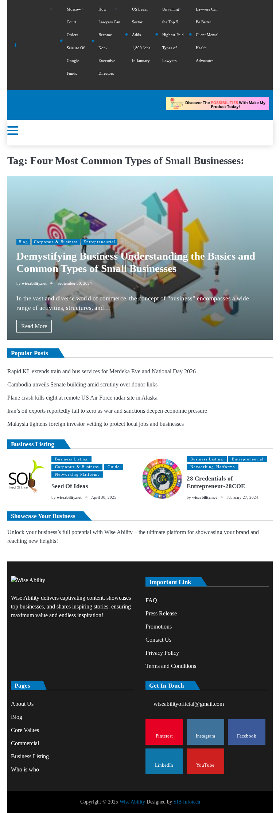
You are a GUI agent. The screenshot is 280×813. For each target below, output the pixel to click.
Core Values (25, 730)
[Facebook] (246, 45)
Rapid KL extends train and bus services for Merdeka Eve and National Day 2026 (101, 371)
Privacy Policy (162, 653)
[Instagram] (236, 45)
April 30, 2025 (103, 497)
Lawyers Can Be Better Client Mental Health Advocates (207, 35)
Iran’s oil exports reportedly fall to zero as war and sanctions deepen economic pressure (107, 411)
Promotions (158, 626)
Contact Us (158, 640)
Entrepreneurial (99, 242)
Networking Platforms (77, 474)
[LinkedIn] (255, 45)
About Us (22, 704)
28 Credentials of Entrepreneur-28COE (216, 482)
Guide (114, 466)
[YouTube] (265, 45)
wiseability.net (34, 283)
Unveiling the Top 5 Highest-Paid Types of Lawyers (173, 35)
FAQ (151, 600)
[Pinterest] (226, 45)
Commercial (25, 743)
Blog (23, 242)
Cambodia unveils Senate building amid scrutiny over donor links (82, 384)
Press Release (161, 613)
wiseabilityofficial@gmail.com (188, 704)
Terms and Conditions (170, 666)
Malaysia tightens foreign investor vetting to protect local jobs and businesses (95, 424)
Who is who (25, 769)
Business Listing (71, 459)
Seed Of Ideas (69, 486)
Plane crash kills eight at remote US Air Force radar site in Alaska (82, 397)
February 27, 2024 (242, 497)
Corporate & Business (56, 242)
